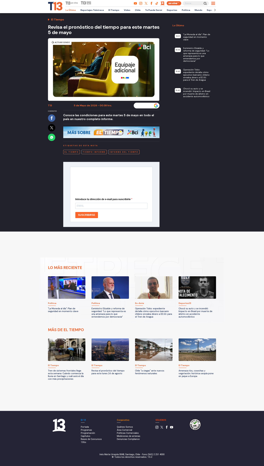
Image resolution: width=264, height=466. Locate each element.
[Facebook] (166, 428)
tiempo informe (94, 152)
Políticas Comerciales (128, 433)
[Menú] (213, 3)
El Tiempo (113, 10)
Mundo (198, 10)
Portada (85, 427)
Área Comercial (124, 430)
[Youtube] (171, 428)
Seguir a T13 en (144, 105)
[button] (214, 10)
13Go (83, 442)
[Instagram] (156, 428)
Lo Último (71, 10)
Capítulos (85, 436)
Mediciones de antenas (128, 436)
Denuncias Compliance (128, 439)
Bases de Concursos (91, 439)
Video (127, 10)
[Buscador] (205, 3)
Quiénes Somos (125, 427)
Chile (138, 10)
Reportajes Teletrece (92, 10)
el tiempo (71, 152)
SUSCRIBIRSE (86, 215)
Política (186, 10)
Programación (88, 433)
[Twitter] (161, 428)
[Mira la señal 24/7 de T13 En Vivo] (174, 3)
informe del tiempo (124, 152)
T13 (50, 105)
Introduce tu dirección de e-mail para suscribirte (103, 199)
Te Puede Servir (153, 10)
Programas (86, 430)
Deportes (172, 10)
